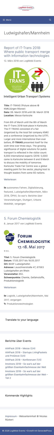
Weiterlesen (10, 179)
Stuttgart (27, 199)
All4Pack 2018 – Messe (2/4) (20, 348)
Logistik (11, 295)
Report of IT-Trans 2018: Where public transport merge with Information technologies (27, 52)
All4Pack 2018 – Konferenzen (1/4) (23, 359)
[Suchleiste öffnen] (50, 20)
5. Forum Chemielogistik (22, 218)
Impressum (11, 416)
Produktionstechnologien (20, 303)
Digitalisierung (35, 187)
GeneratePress (45, 430)
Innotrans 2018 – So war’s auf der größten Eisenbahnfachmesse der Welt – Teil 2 (26, 374)
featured (8, 191)
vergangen (20, 203)
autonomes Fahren (17, 187)
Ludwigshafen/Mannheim (27, 191)
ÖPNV (13, 195)
